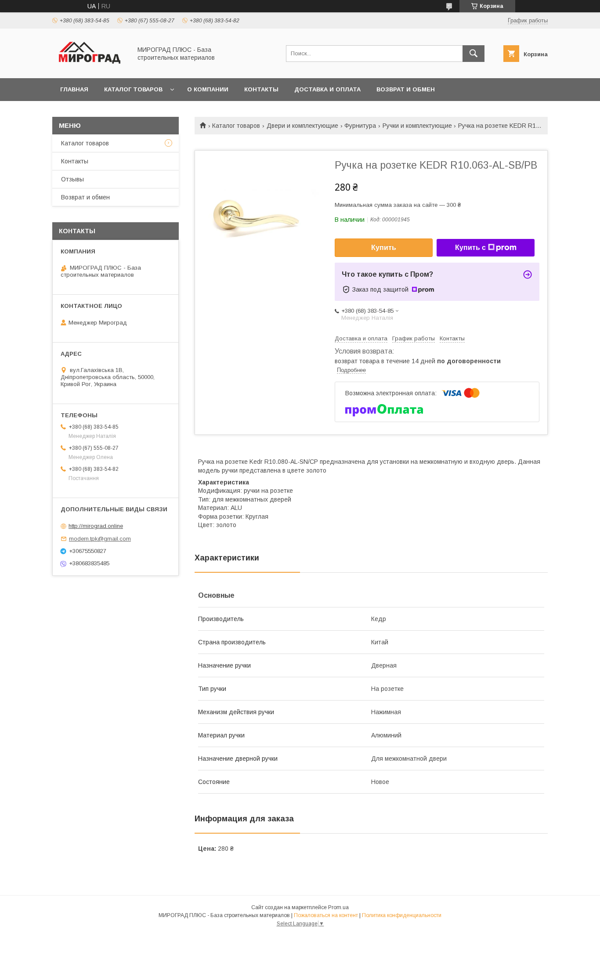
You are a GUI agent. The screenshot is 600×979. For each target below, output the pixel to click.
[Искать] (473, 53)
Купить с (470, 247)
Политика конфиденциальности (401, 915)
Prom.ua (338, 907)
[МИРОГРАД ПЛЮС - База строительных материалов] (89, 66)
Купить (383, 247)
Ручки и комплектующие (417, 125)
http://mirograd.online (96, 526)
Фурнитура (360, 125)
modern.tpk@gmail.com (100, 538)
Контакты (261, 89)
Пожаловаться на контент (326, 915)
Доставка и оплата (327, 89)
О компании (207, 89)
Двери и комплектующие (302, 125)
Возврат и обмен (405, 89)
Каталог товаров (133, 89)
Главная (74, 89)
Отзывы (72, 179)
